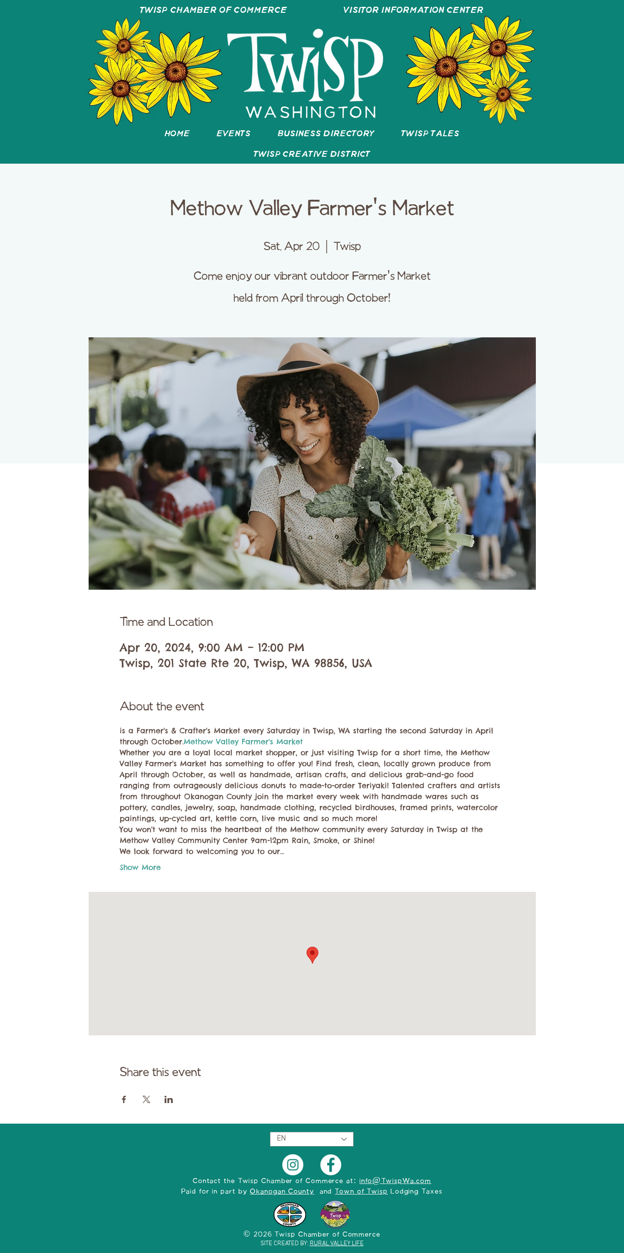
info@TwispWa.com (395, 1181)
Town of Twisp (361, 1191)
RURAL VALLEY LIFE (337, 1244)
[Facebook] (330, 1164)
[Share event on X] (146, 1099)
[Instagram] (292, 1164)
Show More (140, 867)
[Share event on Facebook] (124, 1099)
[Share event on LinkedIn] (168, 1099)
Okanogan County (282, 1191)
